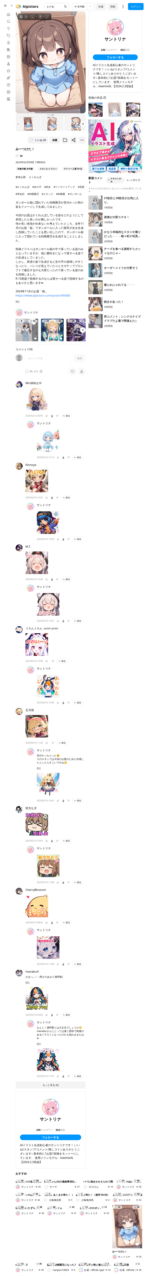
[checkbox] (26, 371)
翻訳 (18, 301)
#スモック (47, 194)
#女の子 (36, 187)
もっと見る (132, 179)
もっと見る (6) (51, 1085)
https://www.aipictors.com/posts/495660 (43, 295)
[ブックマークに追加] (65, 140)
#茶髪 (81, 187)
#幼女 (47, 187)
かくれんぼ (35, 177)
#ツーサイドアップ (64, 187)
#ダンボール (75, 194)
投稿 (112, 6)
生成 (100, 6)
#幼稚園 (60, 194)
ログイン (136, 6)
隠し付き (34, 371)
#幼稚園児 (33, 194)
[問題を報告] (57, 415)
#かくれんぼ (23, 187)
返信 (68, 415)
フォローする (50, 1137)
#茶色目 (20, 194)
